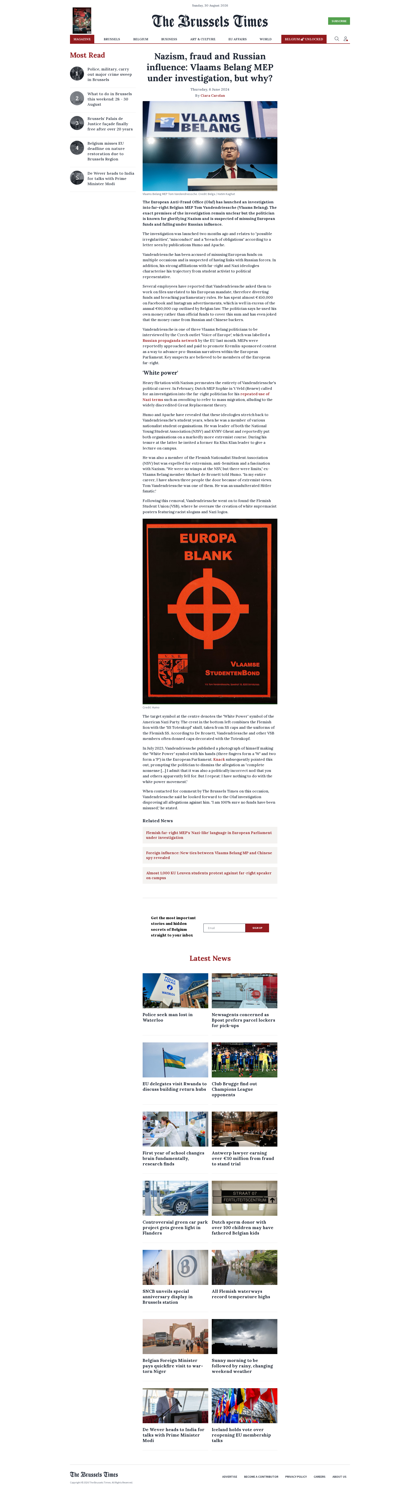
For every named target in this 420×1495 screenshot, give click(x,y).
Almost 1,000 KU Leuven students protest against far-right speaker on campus (209, 875)
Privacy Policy (296, 1477)
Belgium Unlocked (304, 39)
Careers (320, 1477)
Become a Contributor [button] (261, 1477)
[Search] (336, 39)
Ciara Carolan (213, 95)
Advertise (229, 1477)
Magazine (82, 39)
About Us (339, 1477)
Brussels (112, 39)
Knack (219, 759)
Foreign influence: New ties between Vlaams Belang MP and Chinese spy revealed (209, 855)
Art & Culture (202, 39)
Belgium (140, 39)
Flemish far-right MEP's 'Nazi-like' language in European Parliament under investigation (209, 835)
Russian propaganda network (170, 340)
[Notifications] (345, 39)
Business (169, 39)
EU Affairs (237, 39)
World (266, 39)
